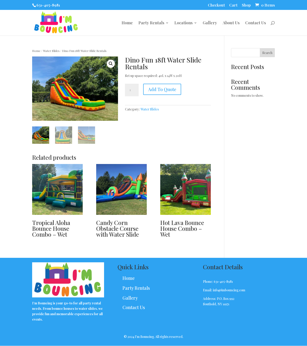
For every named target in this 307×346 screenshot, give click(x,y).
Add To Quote (162, 89)
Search (267, 53)
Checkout (216, 5)
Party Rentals (151, 23)
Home (127, 23)
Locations (183, 23)
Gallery (210, 23)
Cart (233, 5)
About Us (231, 23)
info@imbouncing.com (229, 290)
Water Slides (51, 51)
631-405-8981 (48, 4)
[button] (111, 64)
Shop (246, 5)
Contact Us (255, 23)
